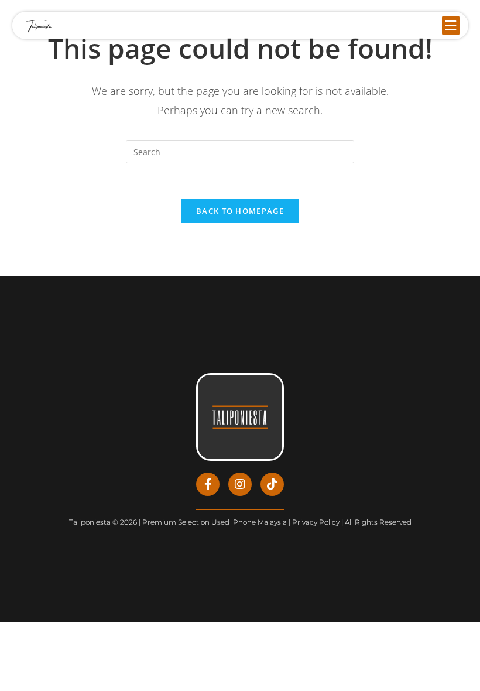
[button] (451, 25)
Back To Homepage (240, 211)
